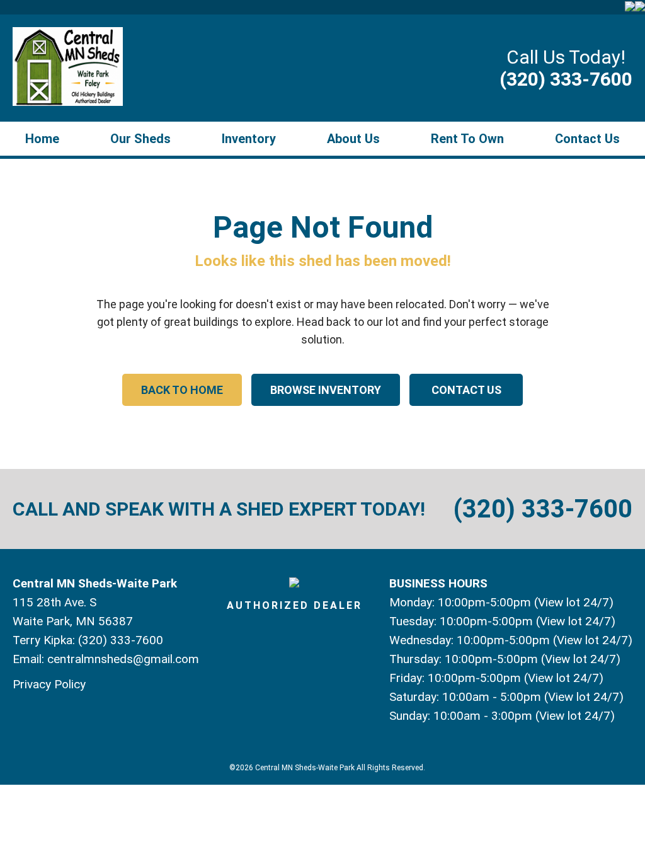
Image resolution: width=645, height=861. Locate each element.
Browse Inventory (325, 389)
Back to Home (182, 389)
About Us (353, 138)
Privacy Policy (49, 684)
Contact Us (587, 138)
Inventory (249, 138)
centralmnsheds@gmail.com (123, 659)
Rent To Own (467, 138)
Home (42, 138)
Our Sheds (140, 138)
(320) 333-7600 (565, 79)
